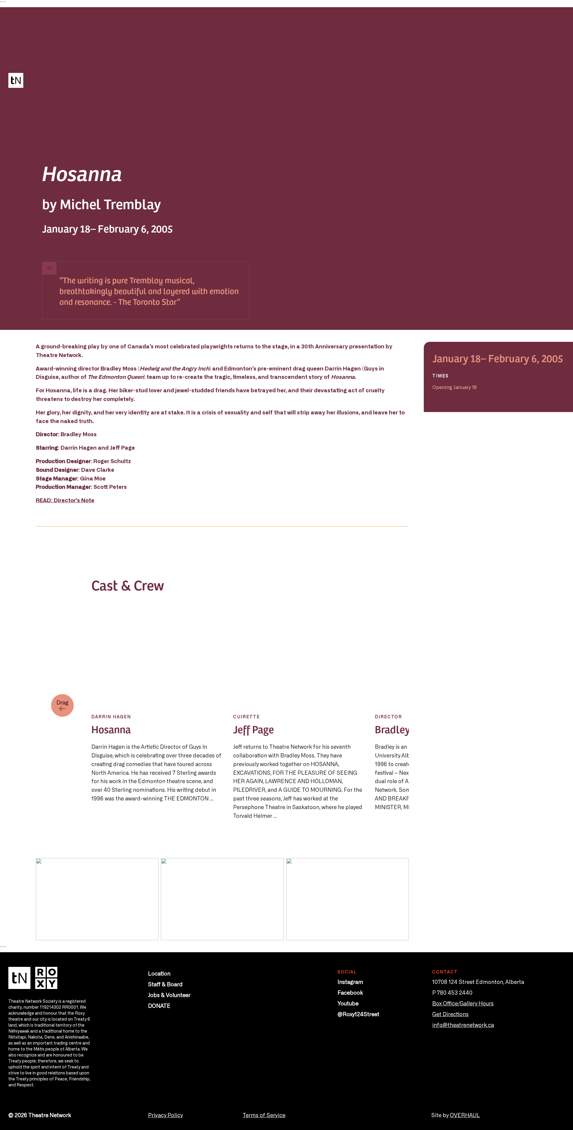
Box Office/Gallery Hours (463, 1003)
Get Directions (450, 1013)
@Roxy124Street (358, 1013)
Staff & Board (165, 984)
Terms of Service (264, 1114)
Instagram (350, 981)
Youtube (348, 1003)
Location (159, 973)
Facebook (350, 992)
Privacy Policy (165, 1114)
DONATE (159, 1005)
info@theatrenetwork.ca (463, 1024)
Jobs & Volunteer (169, 994)
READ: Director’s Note (65, 500)
